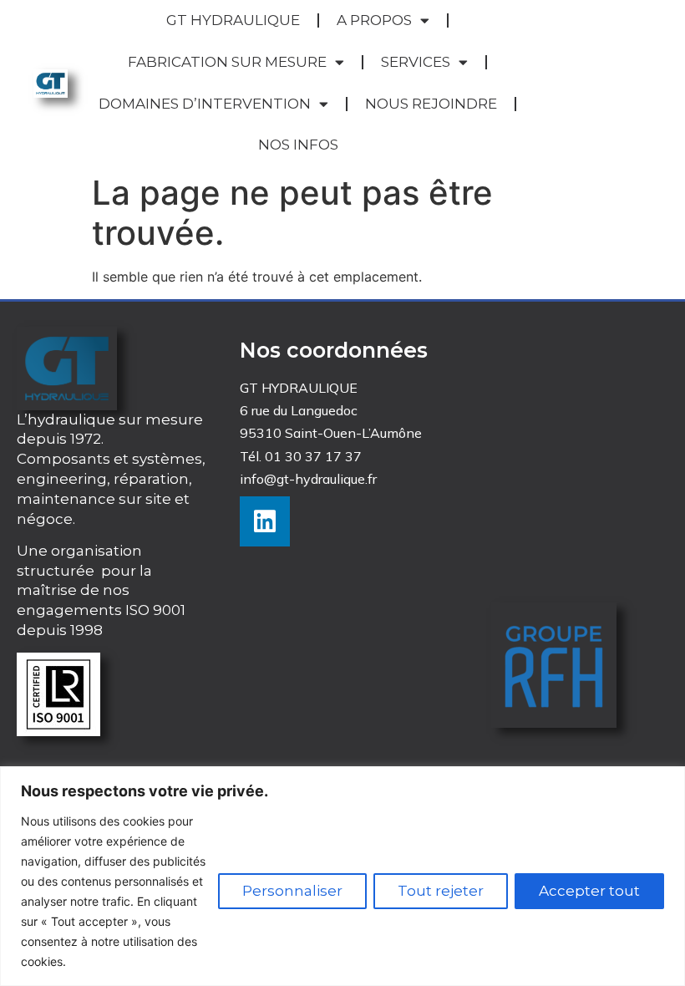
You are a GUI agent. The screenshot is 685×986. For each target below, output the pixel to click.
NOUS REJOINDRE (431, 103)
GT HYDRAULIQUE (233, 20)
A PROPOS (374, 20)
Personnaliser (292, 890)
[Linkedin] (265, 521)
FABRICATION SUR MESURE (227, 61)
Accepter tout (589, 890)
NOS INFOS (298, 144)
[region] (342, 876)
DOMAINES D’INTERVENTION (205, 103)
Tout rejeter (441, 890)
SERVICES (415, 61)
